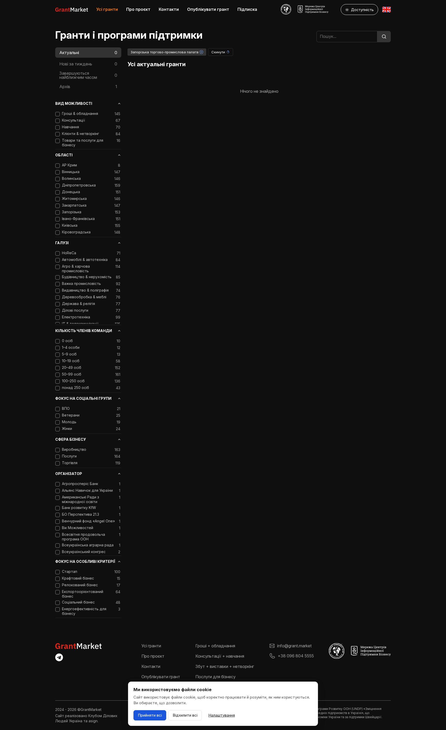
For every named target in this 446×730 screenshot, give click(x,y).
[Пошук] (384, 36)
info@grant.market (294, 645)
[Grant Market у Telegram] (59, 657)
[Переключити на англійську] (386, 9)
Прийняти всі (150, 715)
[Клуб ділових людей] (286, 9)
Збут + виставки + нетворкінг (224, 666)
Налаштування (221, 715)
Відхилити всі (185, 715)
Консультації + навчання (219, 656)
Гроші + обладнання (215, 645)
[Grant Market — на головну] (71, 9)
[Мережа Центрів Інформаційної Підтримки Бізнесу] (312, 9)
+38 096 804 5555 (296, 655)
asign (93, 721)
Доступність (359, 9)
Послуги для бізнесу (215, 676)
